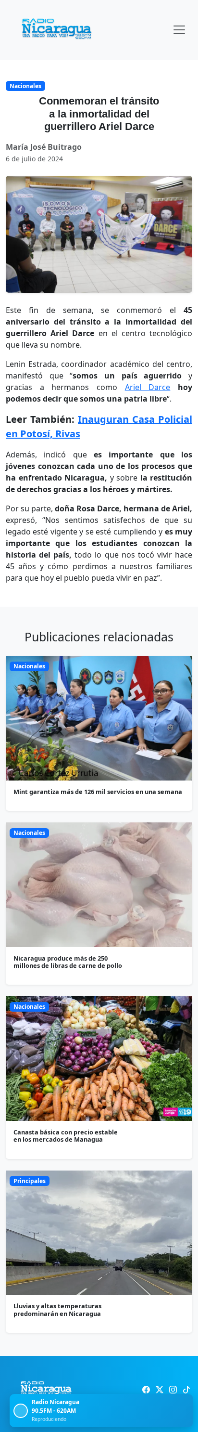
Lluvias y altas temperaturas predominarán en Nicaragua (57, 1309)
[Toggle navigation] (179, 30)
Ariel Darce (148, 387)
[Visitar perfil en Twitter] (159, 1389)
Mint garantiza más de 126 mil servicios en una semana (97, 791)
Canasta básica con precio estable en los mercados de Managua (65, 1136)
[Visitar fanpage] (146, 1389)
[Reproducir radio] (20, 1411)
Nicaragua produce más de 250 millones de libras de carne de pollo (67, 962)
